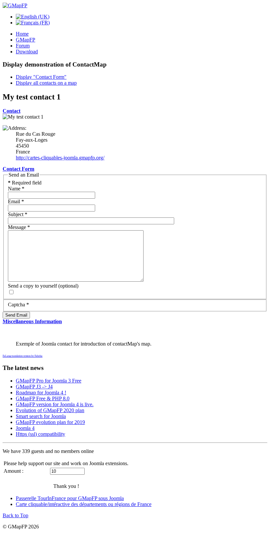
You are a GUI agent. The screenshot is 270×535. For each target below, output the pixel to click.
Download (27, 51)
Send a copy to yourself (32, 286)
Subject (17, 214)
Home (22, 34)
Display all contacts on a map (46, 83)
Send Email (16, 315)
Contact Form (18, 169)
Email (16, 201)
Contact (11, 111)
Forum (23, 45)
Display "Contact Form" (41, 77)
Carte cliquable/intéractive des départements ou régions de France (83, 504)
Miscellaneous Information (32, 321)
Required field (24, 182)
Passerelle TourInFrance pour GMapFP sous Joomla (70, 498)
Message (19, 227)
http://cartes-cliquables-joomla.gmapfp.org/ (60, 157)
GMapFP (25, 39)
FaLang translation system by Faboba (22, 355)
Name (16, 188)
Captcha (18, 304)
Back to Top (15, 515)
